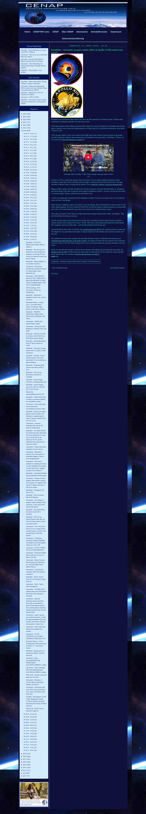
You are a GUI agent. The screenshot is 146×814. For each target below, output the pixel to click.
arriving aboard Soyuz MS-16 (92, 229)
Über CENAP (67, 31)
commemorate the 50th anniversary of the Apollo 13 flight (68, 241)
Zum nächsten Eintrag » (117, 268)
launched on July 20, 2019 (59, 252)
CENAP (55, 31)
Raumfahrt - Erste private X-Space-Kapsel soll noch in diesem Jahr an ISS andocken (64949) (33, 101)
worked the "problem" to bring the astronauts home (106, 184)
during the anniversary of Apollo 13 (73, 139)
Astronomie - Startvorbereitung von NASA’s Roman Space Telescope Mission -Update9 (34, 65)
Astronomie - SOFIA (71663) (30, 97)
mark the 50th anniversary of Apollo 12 (87, 254)
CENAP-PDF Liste (41, 31)
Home (27, 31)
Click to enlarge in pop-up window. (97, 174)
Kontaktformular (99, 31)
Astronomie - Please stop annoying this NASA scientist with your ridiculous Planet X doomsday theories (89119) (34, 88)
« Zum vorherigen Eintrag (59, 268)
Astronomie (82, 31)
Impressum (116, 31)
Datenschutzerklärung (73, 38)
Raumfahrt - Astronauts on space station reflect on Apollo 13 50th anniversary (87, 50)
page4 (76, 811)
